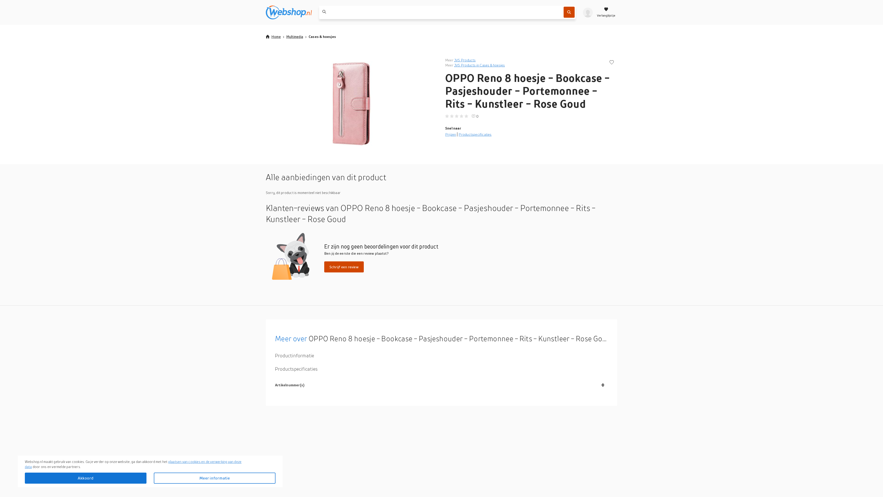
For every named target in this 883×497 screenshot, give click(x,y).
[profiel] (588, 12)
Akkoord (85, 478)
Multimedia (294, 37)
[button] (352, 104)
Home (276, 37)
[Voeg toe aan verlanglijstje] (612, 62)
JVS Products (465, 60)
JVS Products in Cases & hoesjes (479, 65)
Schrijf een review (344, 267)
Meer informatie (214, 478)
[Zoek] (569, 12)
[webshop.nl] (289, 12)
